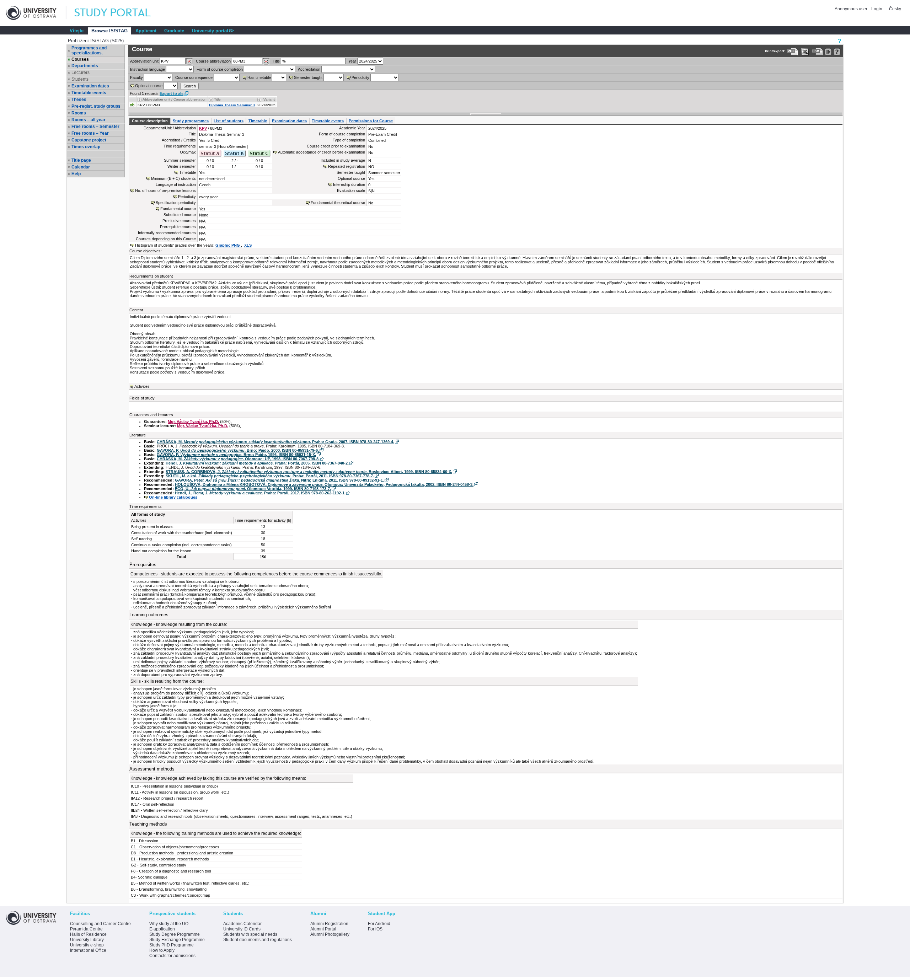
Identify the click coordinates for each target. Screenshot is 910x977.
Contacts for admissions (172, 955)
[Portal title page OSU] (119, 13)
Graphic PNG (228, 245)
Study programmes (191, 121)
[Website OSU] (36, 13)
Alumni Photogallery (329, 934)
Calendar (80, 167)
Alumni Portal (323, 929)
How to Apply (162, 950)
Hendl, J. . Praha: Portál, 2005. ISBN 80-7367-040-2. (257, 463)
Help (76, 173)
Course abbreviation (213, 61)
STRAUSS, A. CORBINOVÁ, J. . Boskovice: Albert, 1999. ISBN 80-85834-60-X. (309, 471)
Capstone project (88, 140)
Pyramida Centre (86, 929)
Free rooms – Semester (95, 126)
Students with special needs (250, 934)
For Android (379, 923)
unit (144, 61)
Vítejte (77, 30)
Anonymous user (851, 8)
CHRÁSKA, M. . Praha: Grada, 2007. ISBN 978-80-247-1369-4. (275, 442)
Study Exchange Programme (177, 939)
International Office (88, 950)
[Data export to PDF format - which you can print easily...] (792, 51)
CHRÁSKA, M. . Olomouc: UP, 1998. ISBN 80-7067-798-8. (238, 459)
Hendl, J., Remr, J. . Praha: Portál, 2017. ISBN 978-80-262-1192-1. (260, 493)
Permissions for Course (371, 121)
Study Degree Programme (174, 934)
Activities (142, 386)
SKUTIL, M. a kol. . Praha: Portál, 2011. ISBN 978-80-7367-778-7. (270, 476)
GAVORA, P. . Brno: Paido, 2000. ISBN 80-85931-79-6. (238, 450)
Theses (78, 99)
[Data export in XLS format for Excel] (804, 51)
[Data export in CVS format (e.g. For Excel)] (817, 51)
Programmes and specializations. (89, 50)
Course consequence (194, 77)
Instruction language (147, 69)
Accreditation (309, 69)
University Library (87, 939)
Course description (150, 121)
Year (352, 61)
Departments (84, 65)
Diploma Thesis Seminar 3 (232, 105)
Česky (895, 8)
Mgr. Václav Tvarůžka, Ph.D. (193, 421)
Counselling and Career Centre (100, 923)
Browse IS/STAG (109, 30)
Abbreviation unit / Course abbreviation (175, 99)
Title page (81, 160)
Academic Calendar (242, 923)
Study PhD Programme (171, 945)
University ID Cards (242, 929)
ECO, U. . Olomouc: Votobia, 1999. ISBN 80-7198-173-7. (253, 489)
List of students (228, 121)
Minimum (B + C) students (173, 178)
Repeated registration (346, 166)
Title (276, 61)
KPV (203, 128)
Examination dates (90, 86)
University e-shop (87, 945)
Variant (269, 99)
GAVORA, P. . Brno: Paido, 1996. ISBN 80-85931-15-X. (236, 454)
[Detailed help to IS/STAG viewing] (837, 51)
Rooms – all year (88, 119)
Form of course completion (220, 69)
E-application (162, 929)
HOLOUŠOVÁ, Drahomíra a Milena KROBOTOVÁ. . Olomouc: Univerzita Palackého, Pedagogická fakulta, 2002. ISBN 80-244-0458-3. (324, 484)
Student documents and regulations (257, 939)
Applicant (145, 30)
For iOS (375, 929)
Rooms (78, 113)
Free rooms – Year (90, 133)
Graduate (174, 30)
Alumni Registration (329, 923)
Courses (80, 59)
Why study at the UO (168, 923)
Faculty (136, 77)
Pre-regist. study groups (96, 106)
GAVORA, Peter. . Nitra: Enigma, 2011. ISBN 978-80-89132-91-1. (279, 480)
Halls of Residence (88, 934)
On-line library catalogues (173, 497)
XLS (248, 245)
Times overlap (85, 146)
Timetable (257, 121)
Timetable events (88, 92)
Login (876, 8)
